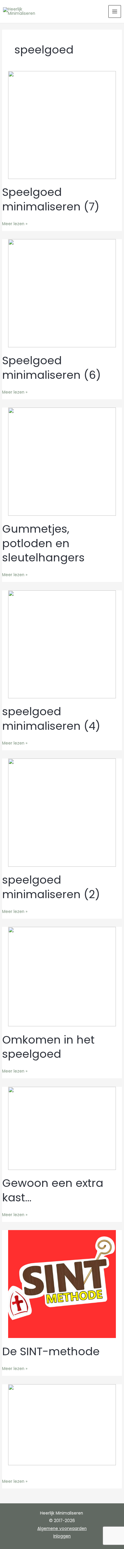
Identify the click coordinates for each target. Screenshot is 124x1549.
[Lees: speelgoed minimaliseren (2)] (62, 812)
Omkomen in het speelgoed (48, 1047)
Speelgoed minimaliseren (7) (50, 199)
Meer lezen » (14, 223)
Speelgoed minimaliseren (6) (51, 367)
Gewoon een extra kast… (52, 1190)
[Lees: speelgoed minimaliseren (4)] (62, 644)
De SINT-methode (51, 1351)
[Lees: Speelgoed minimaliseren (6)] (62, 293)
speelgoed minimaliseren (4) (51, 718)
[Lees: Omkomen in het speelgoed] (62, 976)
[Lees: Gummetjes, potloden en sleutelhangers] (62, 461)
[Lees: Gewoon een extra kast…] (62, 1128)
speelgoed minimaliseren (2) (51, 887)
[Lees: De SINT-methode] (62, 1284)
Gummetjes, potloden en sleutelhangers (43, 543)
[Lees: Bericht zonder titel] (62, 1424)
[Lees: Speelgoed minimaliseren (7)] (62, 125)
